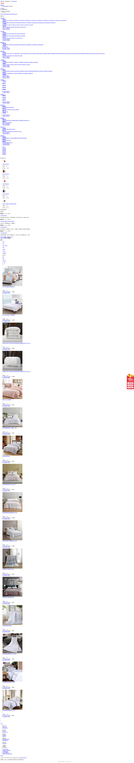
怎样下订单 (5, 726)
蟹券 (14, 14)
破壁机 (22, 120)
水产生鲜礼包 (15, 73)
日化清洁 (4, 128)
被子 (6, 140)
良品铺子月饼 (49, 53)
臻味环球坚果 (35, 71)
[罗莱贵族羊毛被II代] (12, 455)
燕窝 (3, 107)
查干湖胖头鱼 (25, 73)
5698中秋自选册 (52, 22)
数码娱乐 (4, 141)
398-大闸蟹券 (10, 62)
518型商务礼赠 (16, 44)
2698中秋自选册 (40, 22)
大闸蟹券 (4, 61)
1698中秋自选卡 (40, 20)
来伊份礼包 (26, 71)
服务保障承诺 (5, 740)
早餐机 (25, 120)
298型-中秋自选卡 (6, 174)
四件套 (4, 140)
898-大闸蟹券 (35, 62)
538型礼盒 (12, 64)
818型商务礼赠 (22, 44)
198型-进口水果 (5, 27)
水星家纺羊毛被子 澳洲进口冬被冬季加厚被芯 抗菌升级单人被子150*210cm (16, 343)
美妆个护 (4, 130)
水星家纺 (4, 253)
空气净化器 (12, 138)
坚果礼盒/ (4, 76)
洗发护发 (10, 129)
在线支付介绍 (5, 732)
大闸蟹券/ (4, 65)
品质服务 (4, 735)
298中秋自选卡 (11, 20)
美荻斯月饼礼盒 (74, 53)
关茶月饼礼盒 (96, 53)
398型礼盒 (8, 64)
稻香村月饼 (25, 53)
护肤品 (4, 131)
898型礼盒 (24, 64)
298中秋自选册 (5, 22)
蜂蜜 (5, 107)
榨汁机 (28, 120)
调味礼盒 (4, 99)
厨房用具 (4, 121)
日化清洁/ (4, 132)
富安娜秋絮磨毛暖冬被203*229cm (9, 710)
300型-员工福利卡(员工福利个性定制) (9, 203)
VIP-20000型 (31, 24)
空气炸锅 (19, 120)
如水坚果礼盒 (49, 71)
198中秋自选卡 (5, 20)
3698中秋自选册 (46, 22)
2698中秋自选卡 (46, 20)
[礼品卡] (2, 8)
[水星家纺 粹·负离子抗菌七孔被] (12, 596)
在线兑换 (2, 3)
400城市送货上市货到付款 (7, 753)
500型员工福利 (16, 33)
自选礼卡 (4, 19)
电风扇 (18, 138)
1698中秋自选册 (34, 22)
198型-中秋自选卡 (6, 164)
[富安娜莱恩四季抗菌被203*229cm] (12, 681)
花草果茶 (17, 109)
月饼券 (11, 14)
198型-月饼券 (9, 55)
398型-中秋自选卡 (6, 193)
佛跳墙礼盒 (20, 73)
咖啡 (5, 75)
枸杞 (11, 107)
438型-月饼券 (19, 55)
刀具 (5, 122)
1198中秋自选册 (28, 22)
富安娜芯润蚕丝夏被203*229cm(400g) (9, 653)
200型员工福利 (5, 33)
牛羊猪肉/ (4, 91)
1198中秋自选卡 (34, 20)
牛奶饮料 (4, 112)
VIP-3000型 (17, 24)
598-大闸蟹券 (25, 62)
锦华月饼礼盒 (40, 53)
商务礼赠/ (4, 48)
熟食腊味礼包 (10, 73)
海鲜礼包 (4, 83)
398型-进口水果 (17, 27)
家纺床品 (4, 139)
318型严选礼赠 (11, 35)
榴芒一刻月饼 (20, 53)
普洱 (7, 109)
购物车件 (2, 5)
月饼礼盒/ (4, 56)
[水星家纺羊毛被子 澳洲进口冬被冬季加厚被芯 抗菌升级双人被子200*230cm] (12, 370)
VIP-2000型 (13, 24)
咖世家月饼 (54, 53)
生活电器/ (4, 143)
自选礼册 (4, 21)
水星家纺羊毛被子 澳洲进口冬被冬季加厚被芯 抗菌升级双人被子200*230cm (16, 371)
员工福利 (4, 14)
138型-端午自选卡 (3, 215)
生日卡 (16, 14)
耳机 (3, 142)
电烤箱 (16, 120)
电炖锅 (4, 120)
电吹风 (10, 131)
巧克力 (7, 75)
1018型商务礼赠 (28, 44)
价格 (3, 257)
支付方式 (4, 731)
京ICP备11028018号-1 (23, 757)
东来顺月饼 (45, 53)
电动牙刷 (16, 131)
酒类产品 (4, 110)
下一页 (4, 262)
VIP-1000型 (8, 24)
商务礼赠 (8, 14)
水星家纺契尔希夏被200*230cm (8, 569)
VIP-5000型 (21, 24)
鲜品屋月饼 (88, 53)
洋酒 (7, 111)
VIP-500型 (4, 24)
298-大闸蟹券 (5, 62)
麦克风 (11, 142)
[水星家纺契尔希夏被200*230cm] (12, 568)
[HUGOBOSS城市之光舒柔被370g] (12, 285)
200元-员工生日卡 (12, 38)
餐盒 (11, 122)
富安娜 (4, 249)
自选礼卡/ (4, 28)
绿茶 (3, 109)
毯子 (8, 140)
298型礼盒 (4, 64)
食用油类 (4, 95)
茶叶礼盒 (4, 108)
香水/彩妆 (7, 131)
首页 (1, 236)
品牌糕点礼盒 (5, 73)
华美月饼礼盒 (102, 53)
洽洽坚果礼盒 (41, 71)
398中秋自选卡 (16, 20)
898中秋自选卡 (28, 20)
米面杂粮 (4, 97)
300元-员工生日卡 (19, 38)
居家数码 (4, 236)
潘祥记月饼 (79, 53)
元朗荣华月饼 (34, 53)
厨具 (9, 122)
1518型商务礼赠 (34, 44)
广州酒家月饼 (15, 53)
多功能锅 (13, 120)
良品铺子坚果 (12, 71)
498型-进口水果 (23, 27)
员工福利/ (4, 39)
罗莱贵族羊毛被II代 (6, 456)
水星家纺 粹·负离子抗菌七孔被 (8, 597)
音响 (5, 142)
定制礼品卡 (5, 743)
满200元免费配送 (6, 752)
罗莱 (3, 243)
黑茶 (9, 109)
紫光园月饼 (83, 53)
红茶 (5, 109)
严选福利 (4, 34)
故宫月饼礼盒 (10, 53)
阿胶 (7, 107)
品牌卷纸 (4, 129)
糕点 (3, 75)
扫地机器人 (7, 138)
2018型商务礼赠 (40, 44)
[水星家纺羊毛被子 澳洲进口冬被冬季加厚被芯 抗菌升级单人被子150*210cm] (12, 342)
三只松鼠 (4, 71)
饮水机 (20, 138)
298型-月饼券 (14, 55)
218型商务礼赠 (5, 44)
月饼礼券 (4, 54)
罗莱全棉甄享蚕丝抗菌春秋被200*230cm (10, 512)
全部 (3, 241)
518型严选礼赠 (16, 35)
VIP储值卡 (4, 23)
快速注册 (15, 1)
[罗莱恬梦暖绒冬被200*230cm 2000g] (12, 483)
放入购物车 (8, 292)
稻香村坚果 (31, 71)
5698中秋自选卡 (64, 20)
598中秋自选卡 (22, 20)
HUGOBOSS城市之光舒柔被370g (9, 286)
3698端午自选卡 (58, 20)
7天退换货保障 (5, 751)
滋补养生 (4, 106)
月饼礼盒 (4, 52)
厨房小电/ (4, 123)
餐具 (7, 122)
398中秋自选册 (11, 22)
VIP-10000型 (26, 24)
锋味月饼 (58, 53)
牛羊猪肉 (4, 81)
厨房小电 (4, 119)
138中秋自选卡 (51, 20)
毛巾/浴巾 (20, 131)
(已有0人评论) (5, 291)
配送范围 (4, 736)
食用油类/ (4, 101)
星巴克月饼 (30, 53)
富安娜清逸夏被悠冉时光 (7, 625)
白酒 (5, 111)
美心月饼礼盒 (5, 53)
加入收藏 (4, 292)
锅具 (3, 122)
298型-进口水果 (11, 27)
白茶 (11, 109)
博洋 (3, 247)
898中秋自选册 (22, 22)
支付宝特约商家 (5, 749)
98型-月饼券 (5, 55)
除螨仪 (15, 138)
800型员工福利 (22, 33)
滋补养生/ (4, 116)
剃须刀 (13, 131)
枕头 (10, 140)
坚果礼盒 (4, 70)
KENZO (4, 251)
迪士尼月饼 (92, 53)
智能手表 (8, 142)
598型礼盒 (16, 64)
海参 (9, 107)
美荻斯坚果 (22, 71)
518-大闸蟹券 (15, 62)
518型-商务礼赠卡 (3, 227)
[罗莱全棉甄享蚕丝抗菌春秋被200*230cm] (12, 511)
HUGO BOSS (5, 245)
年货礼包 (4, 72)
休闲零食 (4, 74)
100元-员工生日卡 (6, 38)
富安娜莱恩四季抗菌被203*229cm (9, 682)
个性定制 (4, 45)
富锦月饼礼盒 (62, 53)
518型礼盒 (28, 64)
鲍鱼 (13, 107)
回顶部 (1, 755)
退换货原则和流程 (6, 739)
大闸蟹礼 (4, 63)
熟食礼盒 (4, 85)
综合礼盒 (13, 109)
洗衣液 (7, 129)
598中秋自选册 (16, 22)
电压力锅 (9, 120)
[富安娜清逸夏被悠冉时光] (12, 624)
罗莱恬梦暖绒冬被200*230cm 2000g (9, 484)
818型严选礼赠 (22, 35)
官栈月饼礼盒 (68, 53)
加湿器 (25, 138)
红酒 (3, 111)
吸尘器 (4, 138)
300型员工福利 (11, 33)
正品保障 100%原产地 (7, 750)
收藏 (1, 1)
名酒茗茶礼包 (30, 73)
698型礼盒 (20, 64)
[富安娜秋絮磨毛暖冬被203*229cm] (12, 709)
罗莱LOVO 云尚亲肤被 (7, 399)
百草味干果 (18, 71)
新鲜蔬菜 (4, 89)
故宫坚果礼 (8, 71)
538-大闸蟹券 (20, 62)
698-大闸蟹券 (30, 62)
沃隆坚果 (45, 71)
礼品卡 (1, 14)
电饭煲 (6, 120)
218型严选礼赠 (5, 35)
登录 (12, 1)
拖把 (23, 138)
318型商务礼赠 (11, 44)
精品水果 (4, 87)
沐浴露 (13, 129)
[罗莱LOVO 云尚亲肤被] (12, 398)
